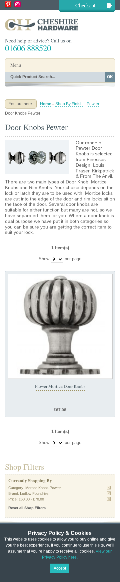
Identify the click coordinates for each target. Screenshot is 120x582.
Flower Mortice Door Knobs (60, 386)
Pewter (93, 104)
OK (110, 77)
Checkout (85, 5)
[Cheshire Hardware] (60, 24)
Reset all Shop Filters (27, 508)
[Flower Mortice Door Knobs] (60, 326)
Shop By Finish (69, 104)
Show (44, 258)
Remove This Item (109, 487)
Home (45, 104)
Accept (60, 568)
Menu (15, 65)
